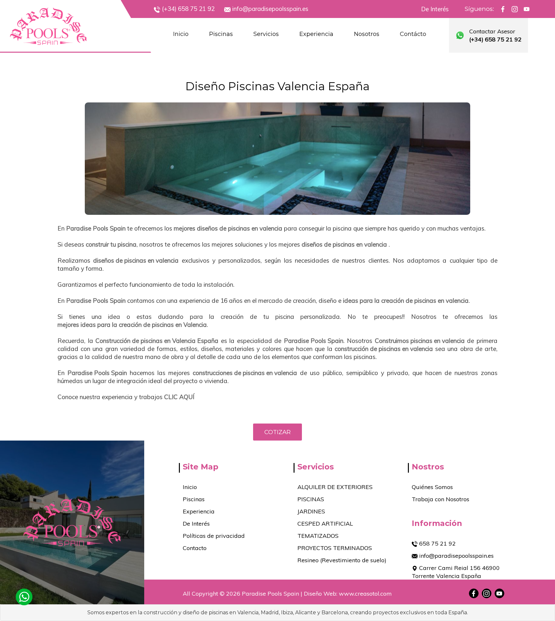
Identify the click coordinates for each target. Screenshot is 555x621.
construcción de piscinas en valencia (384, 349)
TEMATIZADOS (318, 535)
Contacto (195, 548)
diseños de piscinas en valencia (344, 244)
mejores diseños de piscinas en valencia (228, 228)
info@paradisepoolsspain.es (456, 555)
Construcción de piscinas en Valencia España (156, 341)
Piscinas (221, 34)
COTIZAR (277, 432)
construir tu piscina (111, 244)
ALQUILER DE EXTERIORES (335, 487)
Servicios (266, 34)
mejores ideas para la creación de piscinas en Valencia (132, 324)
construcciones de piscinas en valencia (245, 373)
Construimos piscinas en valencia (420, 341)
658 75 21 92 (437, 543)
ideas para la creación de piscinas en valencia (406, 300)
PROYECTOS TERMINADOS (334, 548)
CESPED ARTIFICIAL (325, 523)
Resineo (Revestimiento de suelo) (341, 560)
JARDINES (311, 511)
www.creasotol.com (365, 593)
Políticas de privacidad (214, 535)
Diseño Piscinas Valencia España (277, 86)
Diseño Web (320, 593)
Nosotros (366, 34)
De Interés (435, 9)
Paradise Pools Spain (96, 228)
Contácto (413, 34)
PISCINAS (310, 499)
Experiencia (316, 34)
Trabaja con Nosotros (440, 499)
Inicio (181, 34)
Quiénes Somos (432, 487)
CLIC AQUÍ (179, 397)
